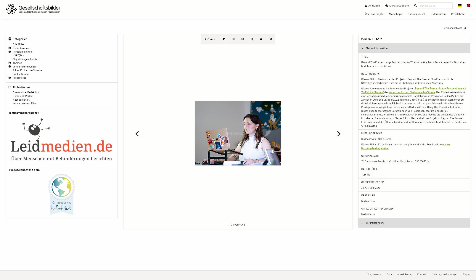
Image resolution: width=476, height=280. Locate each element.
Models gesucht (418, 13)
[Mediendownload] (261, 39)
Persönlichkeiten (22, 51)
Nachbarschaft (21, 99)
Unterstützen (439, 13)
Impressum (376, 274)
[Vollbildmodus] (242, 39)
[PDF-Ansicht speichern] (233, 39)
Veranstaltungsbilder (24, 66)
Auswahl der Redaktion (26, 92)
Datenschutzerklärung (400, 274)
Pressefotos (19, 77)
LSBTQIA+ (18, 55)
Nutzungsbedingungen (446, 274)
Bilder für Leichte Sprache (27, 70)
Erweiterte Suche (400, 5)
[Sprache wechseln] (459, 5)
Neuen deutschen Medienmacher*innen (412, 92)
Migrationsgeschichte (25, 59)
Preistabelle (459, 13)
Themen (17, 62)
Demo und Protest (23, 95)
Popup (468, 274)
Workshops (397, 13)
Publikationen (21, 73)
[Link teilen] (270, 39)
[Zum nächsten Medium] (339, 133)
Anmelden (374, 5)
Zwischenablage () (455, 27)
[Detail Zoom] (252, 39)
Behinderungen (21, 47)
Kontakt (423, 274)
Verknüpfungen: (375, 222)
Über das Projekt (375, 13)
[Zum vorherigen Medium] (137, 133)
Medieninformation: (377, 48)
